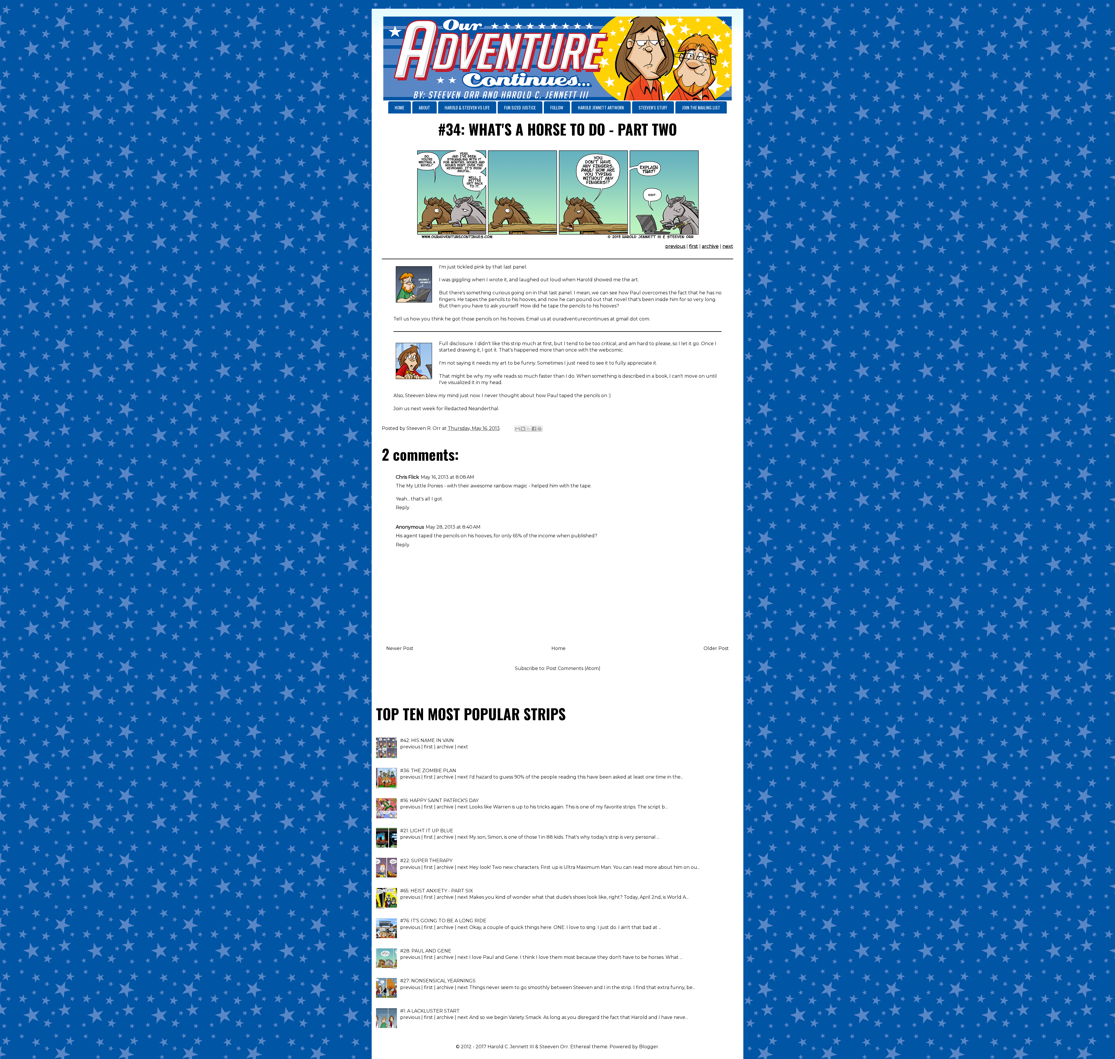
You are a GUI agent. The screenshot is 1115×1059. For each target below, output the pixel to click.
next (727, 246)
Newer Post (399, 648)
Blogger (648, 1046)
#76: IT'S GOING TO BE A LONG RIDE (443, 920)
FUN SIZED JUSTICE (520, 107)
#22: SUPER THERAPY (426, 860)
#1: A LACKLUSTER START (430, 1011)
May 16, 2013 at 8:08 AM (447, 477)
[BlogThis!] (523, 429)
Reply (402, 507)
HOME (399, 107)
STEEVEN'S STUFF (653, 107)
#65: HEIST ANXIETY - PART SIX (436, 891)
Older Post (716, 648)
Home (558, 648)
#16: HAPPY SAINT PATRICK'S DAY (439, 800)
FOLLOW (556, 107)
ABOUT (424, 107)
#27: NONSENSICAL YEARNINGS (438, 981)
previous (675, 246)
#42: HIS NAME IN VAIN (427, 740)
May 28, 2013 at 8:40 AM (453, 527)
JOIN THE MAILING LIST (701, 107)
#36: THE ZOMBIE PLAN (428, 770)
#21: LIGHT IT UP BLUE (426, 830)
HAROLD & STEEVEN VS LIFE (467, 107)
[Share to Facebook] (534, 429)
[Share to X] (528, 429)
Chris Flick (407, 477)
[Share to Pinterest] (539, 429)
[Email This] (517, 429)
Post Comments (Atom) (573, 668)
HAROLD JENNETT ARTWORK (601, 107)
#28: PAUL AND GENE (425, 951)
